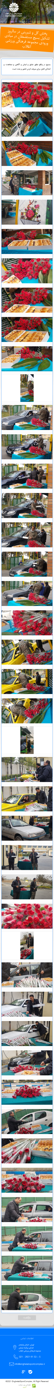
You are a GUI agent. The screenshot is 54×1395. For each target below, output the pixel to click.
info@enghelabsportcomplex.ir (30, 1364)
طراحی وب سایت (24, 1385)
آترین (24, 1387)
